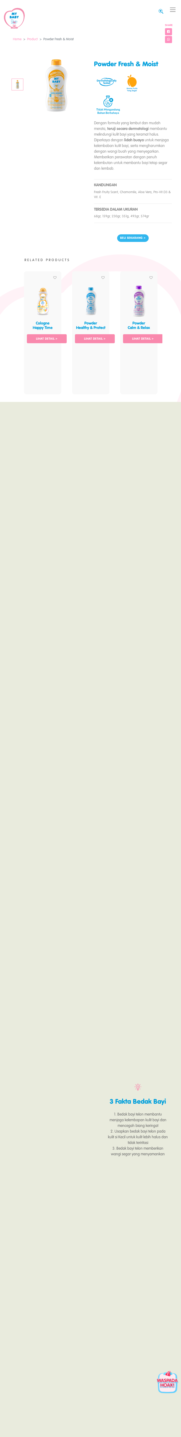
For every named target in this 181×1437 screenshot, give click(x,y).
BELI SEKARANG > (133, 238)
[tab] (17, 84)
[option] (43, 330)
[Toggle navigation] (172, 10)
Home (17, 39)
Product (32, 39)
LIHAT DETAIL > (47, 339)
